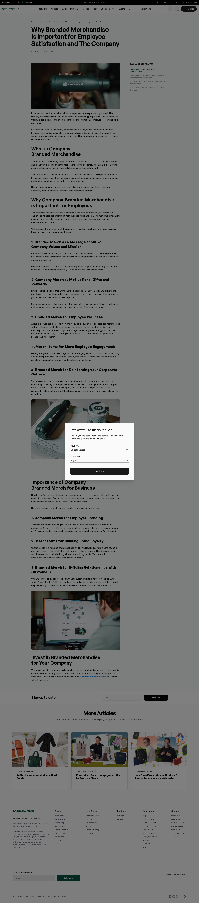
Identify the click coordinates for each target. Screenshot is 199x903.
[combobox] (99, 450)
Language (75, 456)
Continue (99, 471)
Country (74, 446)
